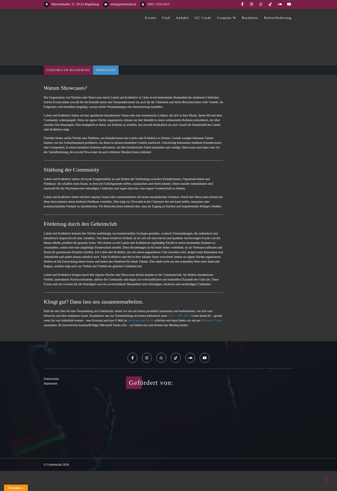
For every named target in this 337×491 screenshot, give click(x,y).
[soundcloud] (280, 4)
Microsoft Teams (211, 320)
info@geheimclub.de (123, 4)
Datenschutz (51, 378)
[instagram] (251, 4)
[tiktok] (270, 4)
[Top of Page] (327, 481)
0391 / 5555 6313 (158, 4)
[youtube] (289, 4)
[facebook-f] (242, 4)
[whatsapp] (261, 4)
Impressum (50, 383)
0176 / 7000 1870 (179, 315)
